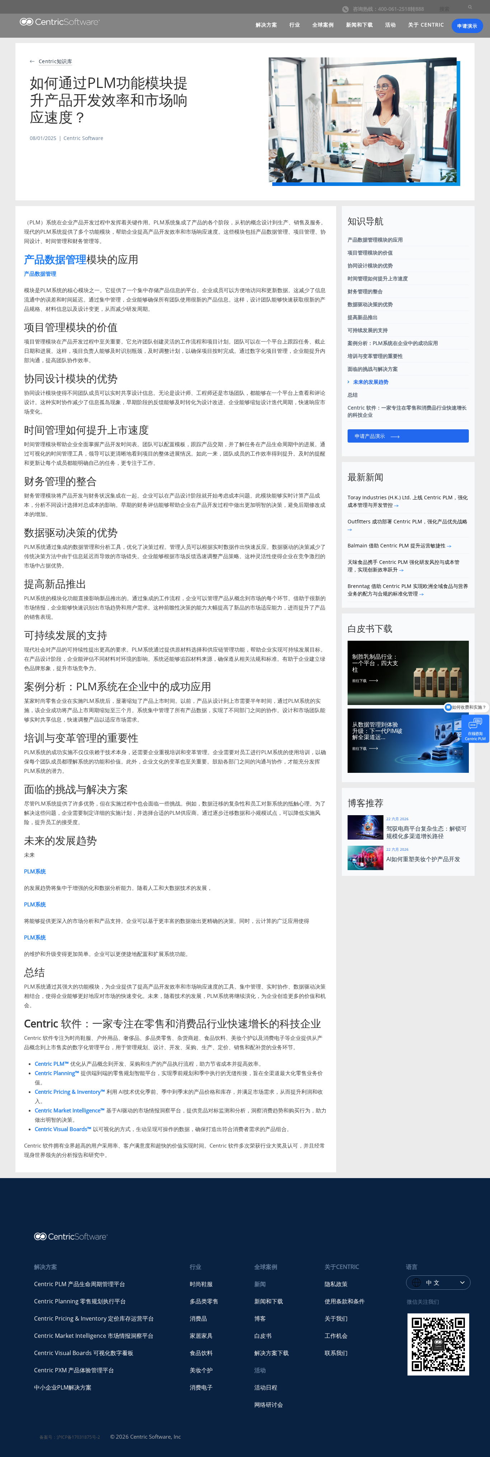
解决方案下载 (271, 1353)
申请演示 (467, 26)
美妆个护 (201, 1370)
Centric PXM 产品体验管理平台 (74, 1370)
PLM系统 (35, 871)
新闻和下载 (359, 24)
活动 (390, 24)
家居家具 (201, 1336)
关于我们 (336, 1318)
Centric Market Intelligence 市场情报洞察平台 (94, 1336)
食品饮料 (201, 1353)
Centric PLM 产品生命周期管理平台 (79, 1284)
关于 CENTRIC (426, 24)
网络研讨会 (268, 1405)
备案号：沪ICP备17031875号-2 (69, 1437)
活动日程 (265, 1387)
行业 (294, 24)
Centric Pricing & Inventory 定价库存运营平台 (94, 1318)
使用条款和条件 (345, 1301)
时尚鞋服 (201, 1284)
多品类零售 (204, 1301)
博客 (260, 1318)
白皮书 (263, 1336)
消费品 (198, 1318)
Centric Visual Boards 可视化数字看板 (83, 1353)
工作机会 (336, 1336)
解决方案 (266, 24)
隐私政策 (336, 1284)
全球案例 (323, 24)
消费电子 (201, 1387)
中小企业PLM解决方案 (62, 1387)
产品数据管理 (55, 259)
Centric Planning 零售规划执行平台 (80, 1301)
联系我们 (336, 1353)
